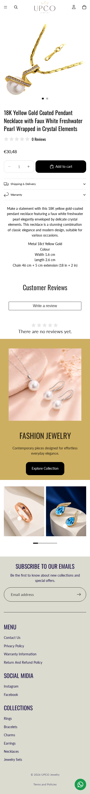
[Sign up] (79, 594)
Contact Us (12, 638)
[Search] (16, 7)
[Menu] (5, 7)
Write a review (45, 306)
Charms (9, 735)
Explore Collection (45, 468)
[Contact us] (80, 784)
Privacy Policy (14, 646)
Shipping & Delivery (23, 184)
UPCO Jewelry (50, 774)
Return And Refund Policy (23, 662)
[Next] (80, 512)
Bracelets (10, 727)
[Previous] (9, 512)
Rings (8, 718)
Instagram (11, 686)
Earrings (10, 743)
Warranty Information (20, 654)
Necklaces (11, 751)
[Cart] (84, 7)
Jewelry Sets (13, 759)
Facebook (11, 694)
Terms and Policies (45, 784)
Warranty (16, 194)
